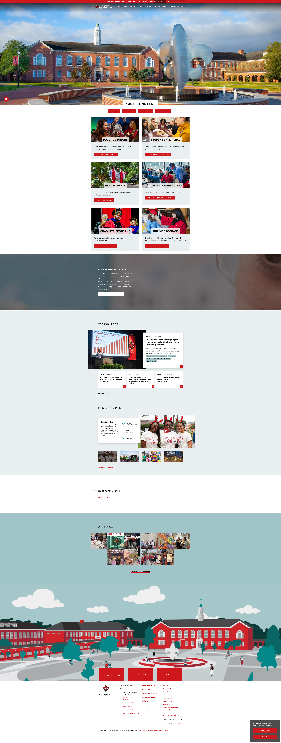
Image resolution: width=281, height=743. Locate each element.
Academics (133, 6)
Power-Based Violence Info (131, 713)
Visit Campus (129, 111)
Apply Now (110, 1)
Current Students (168, 689)
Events (129, 1)
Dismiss (265, 736)
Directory (117, 1)
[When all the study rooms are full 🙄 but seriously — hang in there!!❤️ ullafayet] (182, 541)
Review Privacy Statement (265, 731)
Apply (169, 675)
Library (151, 1)
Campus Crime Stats (129, 709)
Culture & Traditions (106, 467)
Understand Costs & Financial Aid (160, 197)
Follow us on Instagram (140, 571)
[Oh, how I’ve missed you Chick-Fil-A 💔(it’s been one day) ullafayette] (165, 557)
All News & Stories (105, 393)
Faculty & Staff (167, 695)
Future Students (168, 685)
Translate (178, 723)
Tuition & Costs (145, 111)
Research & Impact (161, 6)
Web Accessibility (128, 702)
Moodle (145, 1)
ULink (139, 1)
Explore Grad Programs (105, 246)
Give (134, 1)
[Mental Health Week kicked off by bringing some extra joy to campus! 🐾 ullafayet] (99, 541)
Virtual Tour (162, 111)
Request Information (111, 675)
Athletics (181, 6)
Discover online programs (157, 246)
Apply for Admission (104, 200)
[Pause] (6, 99)
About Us (173, 6)
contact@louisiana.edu (129, 689)
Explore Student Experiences (158, 154)
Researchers (166, 704)
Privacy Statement (128, 706)
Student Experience (146, 6)
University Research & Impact (111, 294)
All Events (102, 497)
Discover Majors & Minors (106, 154)
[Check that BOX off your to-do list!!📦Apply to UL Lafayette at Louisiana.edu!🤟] (149, 541)
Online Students (168, 692)
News (123, 1)
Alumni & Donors (168, 701)
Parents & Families (168, 698)
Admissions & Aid (121, 6)
